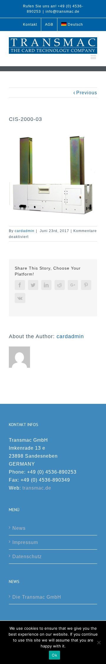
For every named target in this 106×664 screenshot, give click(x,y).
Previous (86, 92)
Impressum (25, 542)
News (19, 528)
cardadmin (24, 231)
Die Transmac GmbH (36, 597)
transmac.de (36, 487)
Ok (54, 655)
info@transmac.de (63, 11)
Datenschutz (27, 556)
